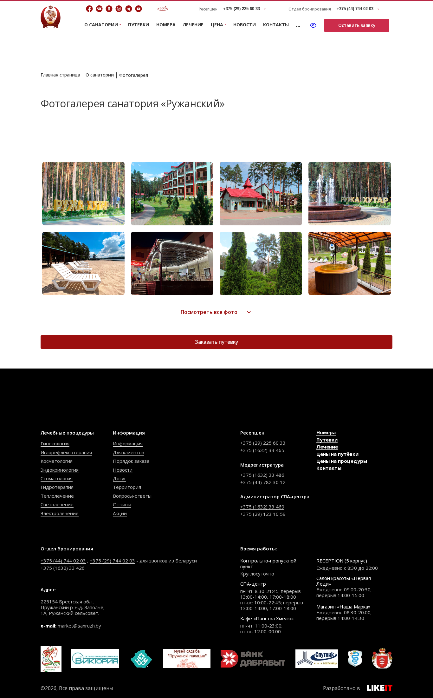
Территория (127, 487)
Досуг (119, 478)
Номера (166, 25)
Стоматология (57, 478)
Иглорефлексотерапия (66, 452)
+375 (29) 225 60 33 (263, 443)
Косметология (57, 461)
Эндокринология (60, 470)
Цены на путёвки (337, 454)
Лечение (193, 25)
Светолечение (57, 504)
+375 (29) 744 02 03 (112, 560)
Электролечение (60, 513)
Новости (244, 25)
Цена (217, 25)
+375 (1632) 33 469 (262, 506)
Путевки (138, 25)
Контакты (276, 25)
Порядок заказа (131, 461)
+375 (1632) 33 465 (262, 450)
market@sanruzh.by (79, 625)
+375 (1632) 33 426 (63, 568)
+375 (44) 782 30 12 (263, 482)
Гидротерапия (57, 487)
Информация (128, 443)
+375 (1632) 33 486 (262, 475)
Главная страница (60, 75)
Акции (120, 513)
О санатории (100, 75)
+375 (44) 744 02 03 (63, 560)
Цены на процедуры (341, 461)
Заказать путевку (216, 341)
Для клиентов (128, 452)
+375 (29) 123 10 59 (263, 514)
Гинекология (55, 443)
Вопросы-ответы (132, 496)
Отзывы (122, 504)
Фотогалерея (133, 75)
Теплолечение (57, 496)
